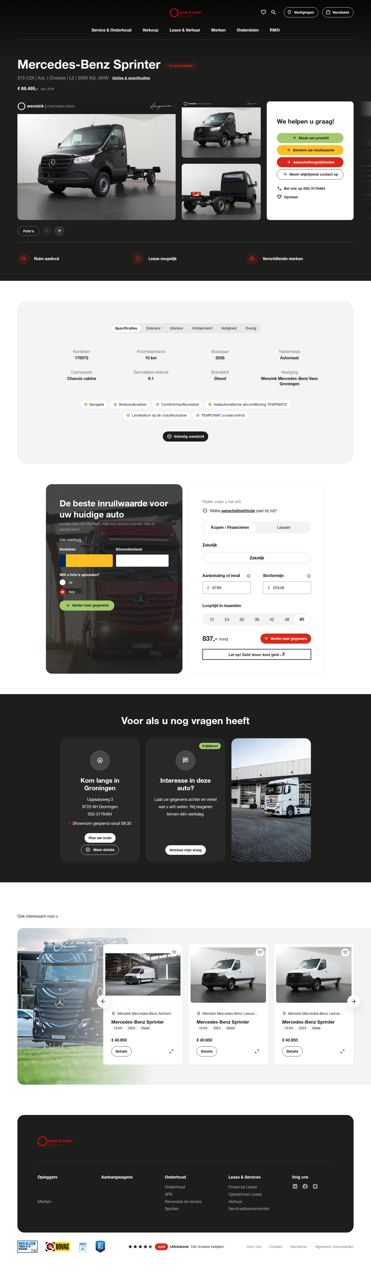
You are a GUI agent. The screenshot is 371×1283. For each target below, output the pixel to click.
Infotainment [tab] (202, 328)
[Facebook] (305, 1186)
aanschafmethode (238, 510)
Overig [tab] (251, 328)
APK (169, 1194)
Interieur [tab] (176, 328)
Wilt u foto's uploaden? (79, 574)
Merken (44, 1201)
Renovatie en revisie (183, 1201)
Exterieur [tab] (153, 328)
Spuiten (172, 1208)
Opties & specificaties (131, 78)
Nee (72, 592)
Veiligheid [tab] (228, 328)
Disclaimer (298, 1246)
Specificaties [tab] (126, 328)
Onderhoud (175, 1186)
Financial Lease (242, 1186)
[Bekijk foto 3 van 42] (221, 192)
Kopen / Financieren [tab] (230, 527)
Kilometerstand (129, 549)
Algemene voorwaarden (334, 1246)
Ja (70, 582)
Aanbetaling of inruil (221, 575)
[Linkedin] (295, 1186)
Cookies (275, 1246)
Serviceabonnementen (249, 1208)
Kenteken (67, 549)
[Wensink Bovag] (58, 1247)
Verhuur (235, 1201)
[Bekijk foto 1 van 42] (96, 160)
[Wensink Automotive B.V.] (185, 12)
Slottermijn (273, 575)
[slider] (302, 619)
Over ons (254, 1246)
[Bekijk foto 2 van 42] (221, 129)
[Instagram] (315, 1186)
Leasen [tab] (283, 527)
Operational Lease (245, 1194)
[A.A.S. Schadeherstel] (100, 1247)
